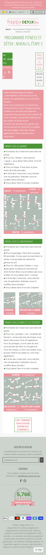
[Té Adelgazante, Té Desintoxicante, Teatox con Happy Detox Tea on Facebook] (21, 481)
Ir (41, 460)
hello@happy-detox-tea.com (29, 476)
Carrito (39, 12)
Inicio (8, 29)
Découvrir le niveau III (39, 61)
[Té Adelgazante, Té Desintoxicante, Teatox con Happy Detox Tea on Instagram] (24, 481)
